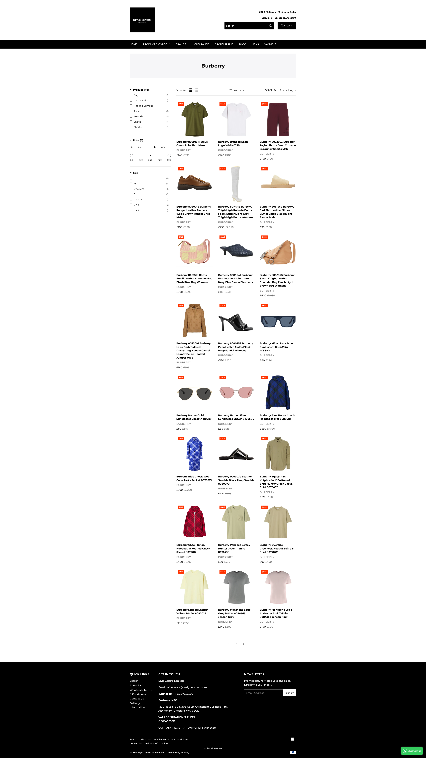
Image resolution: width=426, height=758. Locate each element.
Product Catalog (155, 44)
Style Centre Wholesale (151, 752)
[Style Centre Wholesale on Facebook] (293, 739)
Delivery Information (156, 743)
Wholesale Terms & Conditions (171, 739)
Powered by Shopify (178, 752)
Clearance (201, 44)
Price (138, 140)
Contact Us (137, 698)
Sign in (266, 18)
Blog (242, 44)
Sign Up (290, 693)
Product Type (141, 89)
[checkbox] (149, 95)
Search (134, 680)
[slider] (131, 155)
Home (133, 44)
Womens (270, 44)
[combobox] (249, 25)
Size (135, 172)
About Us (136, 685)
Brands (181, 44)
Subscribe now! (213, 748)
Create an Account (285, 18)
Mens (255, 44)
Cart (289, 25)
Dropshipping (223, 44)
